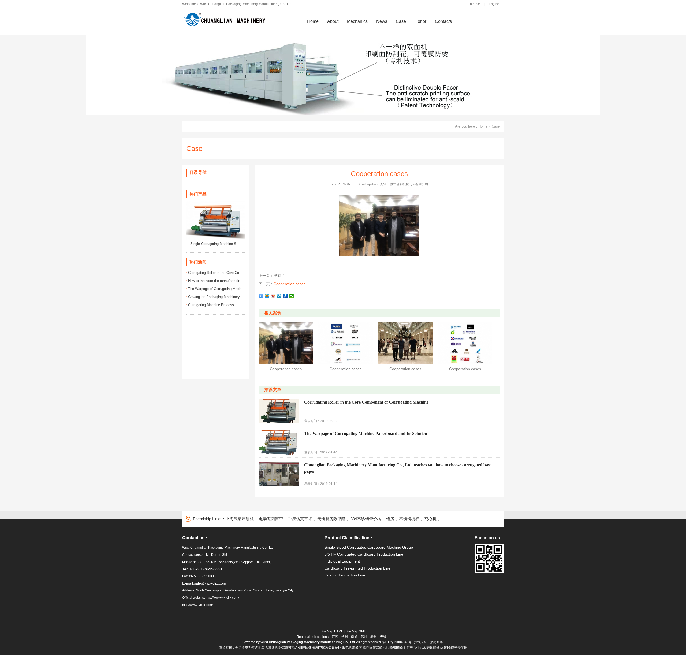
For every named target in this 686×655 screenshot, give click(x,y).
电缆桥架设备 (328, 647)
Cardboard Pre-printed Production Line (357, 568)
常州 (344, 637)
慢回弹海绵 (310, 647)
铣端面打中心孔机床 (411, 647)
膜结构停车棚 (457, 647)
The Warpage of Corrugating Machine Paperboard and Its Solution (216, 289)
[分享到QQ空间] (267, 296)
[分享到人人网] (285, 296)
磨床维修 (433, 647)
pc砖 (443, 647)
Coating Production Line (345, 575)
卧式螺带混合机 (290, 647)
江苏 (335, 637)
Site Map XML (355, 631)
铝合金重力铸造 (246, 647)
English (494, 4)
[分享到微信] (291, 296)
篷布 (393, 647)
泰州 (373, 637)
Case (496, 126)
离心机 (430, 518)
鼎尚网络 (436, 642)
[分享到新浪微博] (273, 296)
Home (482, 126)
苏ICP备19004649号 (397, 642)
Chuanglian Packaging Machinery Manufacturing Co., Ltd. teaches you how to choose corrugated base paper (216, 297)
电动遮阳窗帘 (271, 518)
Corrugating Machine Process (211, 305)
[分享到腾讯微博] (279, 296)
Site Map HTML (331, 631)
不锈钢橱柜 (409, 518)
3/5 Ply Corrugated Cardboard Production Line (364, 554)
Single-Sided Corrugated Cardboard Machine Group (369, 547)
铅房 (390, 518)
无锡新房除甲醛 (331, 518)
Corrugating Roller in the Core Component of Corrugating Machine (216, 273)
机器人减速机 (268, 647)
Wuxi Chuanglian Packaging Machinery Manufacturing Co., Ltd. (308, 642)
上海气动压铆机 (240, 518)
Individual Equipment (342, 561)
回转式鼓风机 (379, 647)
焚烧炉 (364, 647)
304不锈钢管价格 (366, 518)
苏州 (364, 637)
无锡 (383, 637)
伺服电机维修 (348, 647)
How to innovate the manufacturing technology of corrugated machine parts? (216, 281)
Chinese (474, 4)
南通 (354, 637)
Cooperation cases (289, 284)
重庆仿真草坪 (300, 518)
